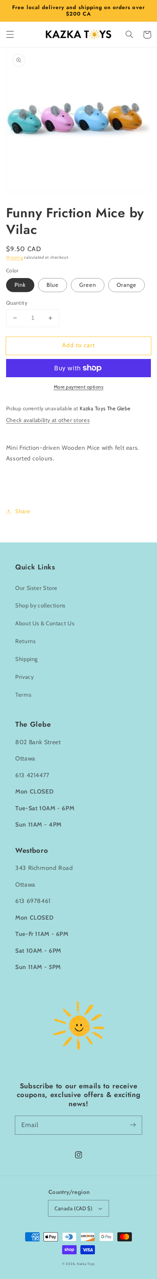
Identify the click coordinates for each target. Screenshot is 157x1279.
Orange (126, 284)
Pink (20, 284)
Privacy (24, 676)
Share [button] (22, 511)
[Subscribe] (133, 1125)
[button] (10, 34)
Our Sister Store (36, 588)
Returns (25, 641)
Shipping (14, 257)
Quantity (16, 303)
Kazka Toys (86, 1264)
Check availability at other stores (48, 420)
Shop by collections (40, 605)
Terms (23, 694)
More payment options (79, 387)
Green (87, 284)
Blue (52, 284)
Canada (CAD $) (73, 1208)
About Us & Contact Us (44, 623)
